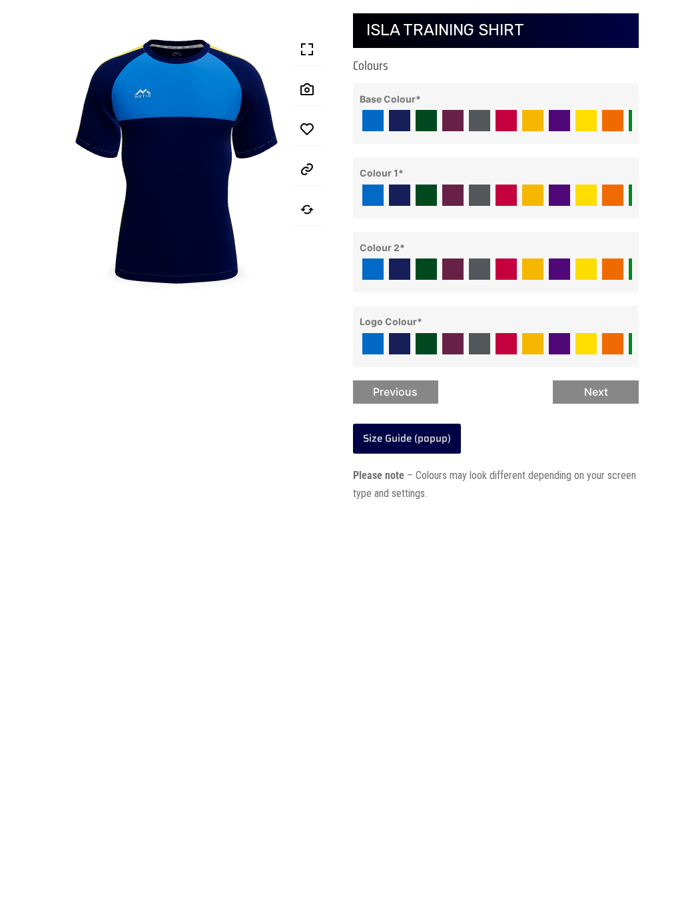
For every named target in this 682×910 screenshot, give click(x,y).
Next (596, 391)
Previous (395, 391)
